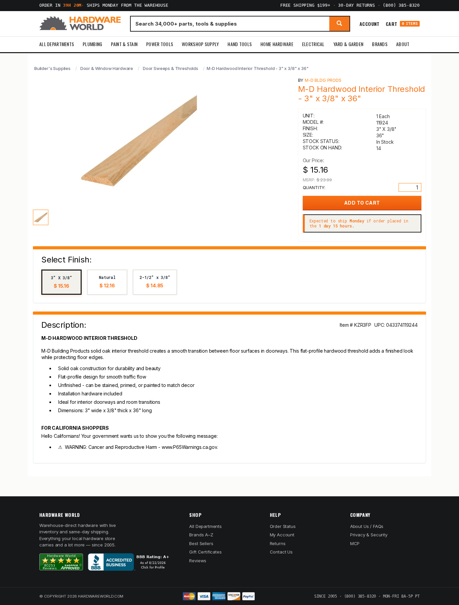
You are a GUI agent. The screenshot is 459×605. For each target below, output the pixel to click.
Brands (379, 43)
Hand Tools (239, 43)
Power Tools (159, 43)
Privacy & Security (368, 534)
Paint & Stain (124, 43)
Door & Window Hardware (106, 68)
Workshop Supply (200, 43)
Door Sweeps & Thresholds (170, 68)
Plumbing (92, 43)
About (402, 43)
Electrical (313, 43)
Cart (402, 24)
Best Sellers (201, 543)
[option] (61, 282)
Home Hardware (276, 43)
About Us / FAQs (366, 526)
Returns (278, 543)
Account (370, 23)
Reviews (197, 560)
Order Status (283, 526)
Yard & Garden (348, 43)
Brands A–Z (201, 534)
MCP (355, 543)
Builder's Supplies (52, 68)
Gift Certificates (205, 552)
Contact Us (281, 552)
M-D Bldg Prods (323, 80)
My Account (282, 534)
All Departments (56, 43)
